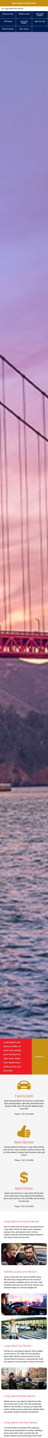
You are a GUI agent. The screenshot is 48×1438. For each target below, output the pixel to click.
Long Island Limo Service (13, 9)
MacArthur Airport (40, 14)
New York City (40, 21)
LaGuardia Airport (24, 22)
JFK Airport (8, 21)
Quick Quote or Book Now (24, 3)
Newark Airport (8, 29)
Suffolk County (24, 14)
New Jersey (24, 29)
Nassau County (8, 14)
